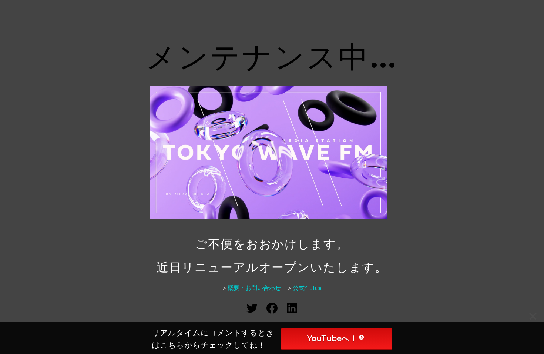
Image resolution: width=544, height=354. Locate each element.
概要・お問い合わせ (254, 288)
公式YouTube (308, 288)
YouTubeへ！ (332, 338)
